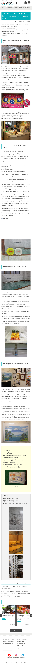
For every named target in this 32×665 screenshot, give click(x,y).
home (3, 7)
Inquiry (19, 648)
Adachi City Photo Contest (9, 641)
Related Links (20, 641)
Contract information (22, 639)
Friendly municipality (8, 643)
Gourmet (4, 621)
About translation (21, 643)
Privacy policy (20, 645)
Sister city (5, 645)
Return (16, 630)
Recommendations (9, 7)
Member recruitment (7, 650)
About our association (8, 648)
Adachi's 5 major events (8, 639)
